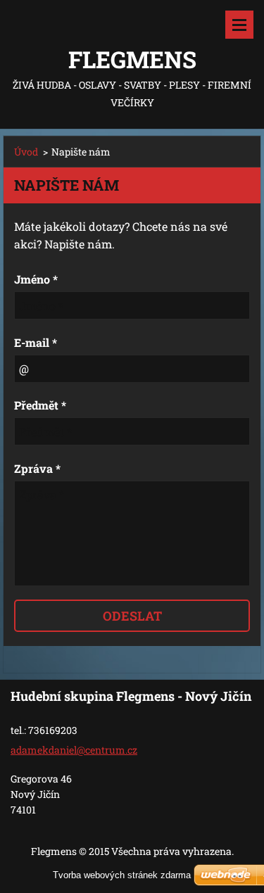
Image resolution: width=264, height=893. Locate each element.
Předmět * (40, 405)
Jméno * (36, 279)
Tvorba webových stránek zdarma (122, 875)
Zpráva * (37, 468)
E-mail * (35, 342)
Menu (239, 25)
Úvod (26, 151)
